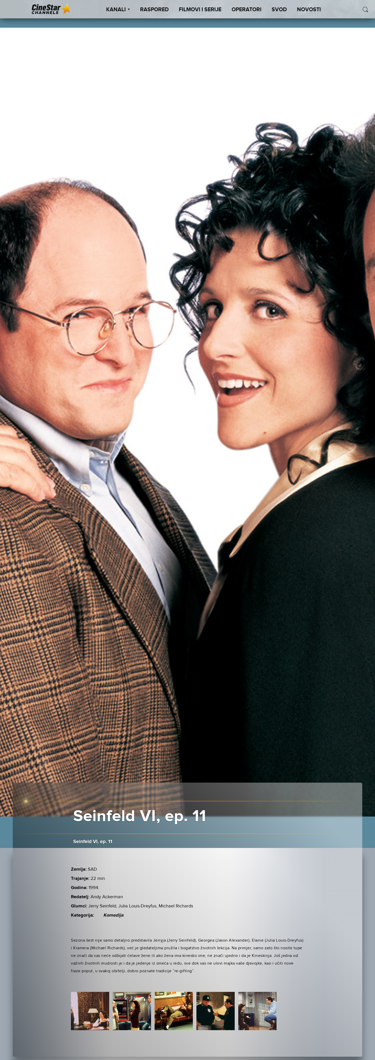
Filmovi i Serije (200, 9)
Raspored (154, 9)
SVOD (279, 9)
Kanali (116, 9)
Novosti (309, 9)
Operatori (246, 9)
